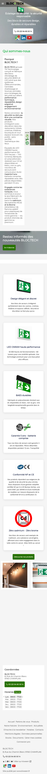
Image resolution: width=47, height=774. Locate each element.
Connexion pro (23, 742)
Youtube (29, 37)
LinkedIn (23, 37)
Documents (18, 738)
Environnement (25, 726)
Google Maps (17, 37)
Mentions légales (12, 734)
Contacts (39, 730)
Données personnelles (32, 734)
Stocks (8, 738)
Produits (35, 722)
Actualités (38, 726)
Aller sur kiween (22, 761)
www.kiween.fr (23, 771)
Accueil (11, 722)
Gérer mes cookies (33, 738)
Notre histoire (10, 726)
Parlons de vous (23, 722)
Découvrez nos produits (23, 557)
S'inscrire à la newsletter (15, 730)
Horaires (30, 730)
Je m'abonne (9, 248)
